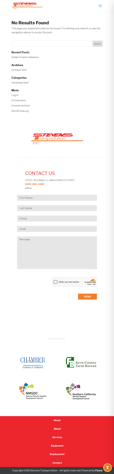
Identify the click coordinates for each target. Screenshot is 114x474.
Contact (57, 462)
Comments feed (20, 105)
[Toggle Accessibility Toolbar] (107, 467)
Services (57, 437)
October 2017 (19, 70)
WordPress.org (20, 111)
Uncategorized (19, 82)
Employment (57, 454)
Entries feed (18, 100)
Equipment (57, 445)
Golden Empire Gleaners (25, 57)
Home (57, 420)
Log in (14, 95)
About (57, 428)
